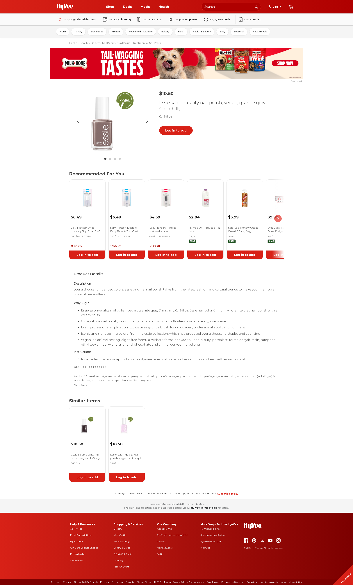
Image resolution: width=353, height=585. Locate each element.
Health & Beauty (202, 31)
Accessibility (295, 582)
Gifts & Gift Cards (123, 554)
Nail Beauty (109, 42)
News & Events (164, 547)
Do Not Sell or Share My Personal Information (98, 582)
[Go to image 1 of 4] (105, 159)
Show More (81, 385)
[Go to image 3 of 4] (115, 159)
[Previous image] (78, 121)
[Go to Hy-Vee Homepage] (65, 7)
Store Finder (76, 560)
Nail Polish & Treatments (132, 42)
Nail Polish (155, 42)
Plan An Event (121, 566)
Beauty (95, 42)
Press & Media (77, 554)
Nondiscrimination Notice (273, 582)
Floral (181, 31)
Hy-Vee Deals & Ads (210, 528)
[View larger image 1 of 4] (112, 121)
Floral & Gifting (122, 541)
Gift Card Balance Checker (84, 547)
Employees (212, 582)
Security (130, 582)
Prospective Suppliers (232, 582)
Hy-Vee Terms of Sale (204, 507)
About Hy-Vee (164, 528)
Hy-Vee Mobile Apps (210, 541)
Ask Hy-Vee (76, 528)
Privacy (67, 582)
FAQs (160, 554)
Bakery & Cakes (122, 547)
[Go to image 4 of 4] (119, 159)
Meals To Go (120, 535)
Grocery (118, 528)
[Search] (256, 6)
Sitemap (55, 582)
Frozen (116, 31)
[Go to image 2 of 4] (110, 159)
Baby (222, 31)
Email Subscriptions (80, 535)
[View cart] (291, 6)
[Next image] (147, 121)
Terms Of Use (144, 582)
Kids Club (205, 547)
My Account (76, 541)
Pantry (78, 31)
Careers (161, 541)
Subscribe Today (227, 493)
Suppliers (252, 582)
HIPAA (157, 582)
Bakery (165, 31)
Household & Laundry (141, 31)
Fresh (63, 31)
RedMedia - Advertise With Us (172, 535)
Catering (118, 560)
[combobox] (231, 7)
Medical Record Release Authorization (184, 582)
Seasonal (239, 31)
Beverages (97, 31)
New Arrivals (260, 31)
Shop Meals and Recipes (212, 535)
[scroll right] (278, 218)
